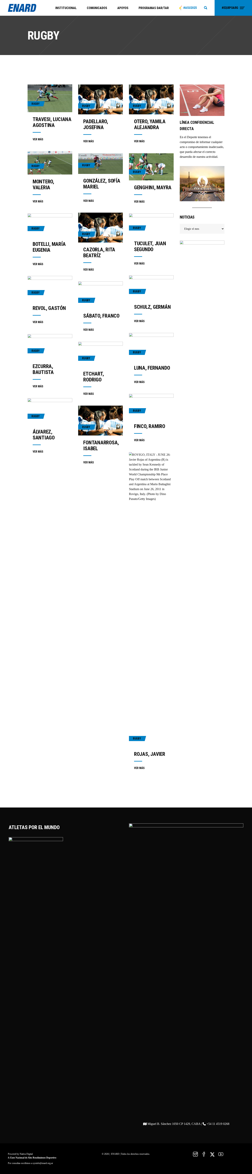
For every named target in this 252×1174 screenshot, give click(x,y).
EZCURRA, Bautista (43, 369)
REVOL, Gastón (49, 308)
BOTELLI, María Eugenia (49, 247)
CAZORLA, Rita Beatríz (99, 252)
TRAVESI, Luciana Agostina (52, 122)
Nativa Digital (26, 1154)
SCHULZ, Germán (152, 307)
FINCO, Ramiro (149, 426)
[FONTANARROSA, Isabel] (100, 420)
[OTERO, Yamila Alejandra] (151, 99)
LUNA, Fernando (152, 368)
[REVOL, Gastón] (50, 288)
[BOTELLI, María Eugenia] (50, 225)
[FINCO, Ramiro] (151, 406)
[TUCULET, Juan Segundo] (151, 224)
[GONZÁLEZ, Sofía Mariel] (100, 163)
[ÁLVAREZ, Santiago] (50, 411)
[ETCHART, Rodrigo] (100, 354)
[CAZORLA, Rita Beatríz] (100, 228)
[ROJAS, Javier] (151, 599)
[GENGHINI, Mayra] (151, 166)
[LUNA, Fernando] (151, 347)
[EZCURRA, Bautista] (50, 346)
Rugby (35, 103)
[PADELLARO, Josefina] (100, 99)
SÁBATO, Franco (101, 316)
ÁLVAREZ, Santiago (44, 435)
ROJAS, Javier (149, 754)
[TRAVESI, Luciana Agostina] (50, 98)
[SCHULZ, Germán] (151, 287)
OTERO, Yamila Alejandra (150, 124)
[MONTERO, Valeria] (50, 163)
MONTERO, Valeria (43, 184)
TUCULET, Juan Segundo (150, 246)
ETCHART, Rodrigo (93, 377)
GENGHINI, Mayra (152, 187)
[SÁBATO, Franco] (100, 295)
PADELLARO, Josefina (95, 124)
